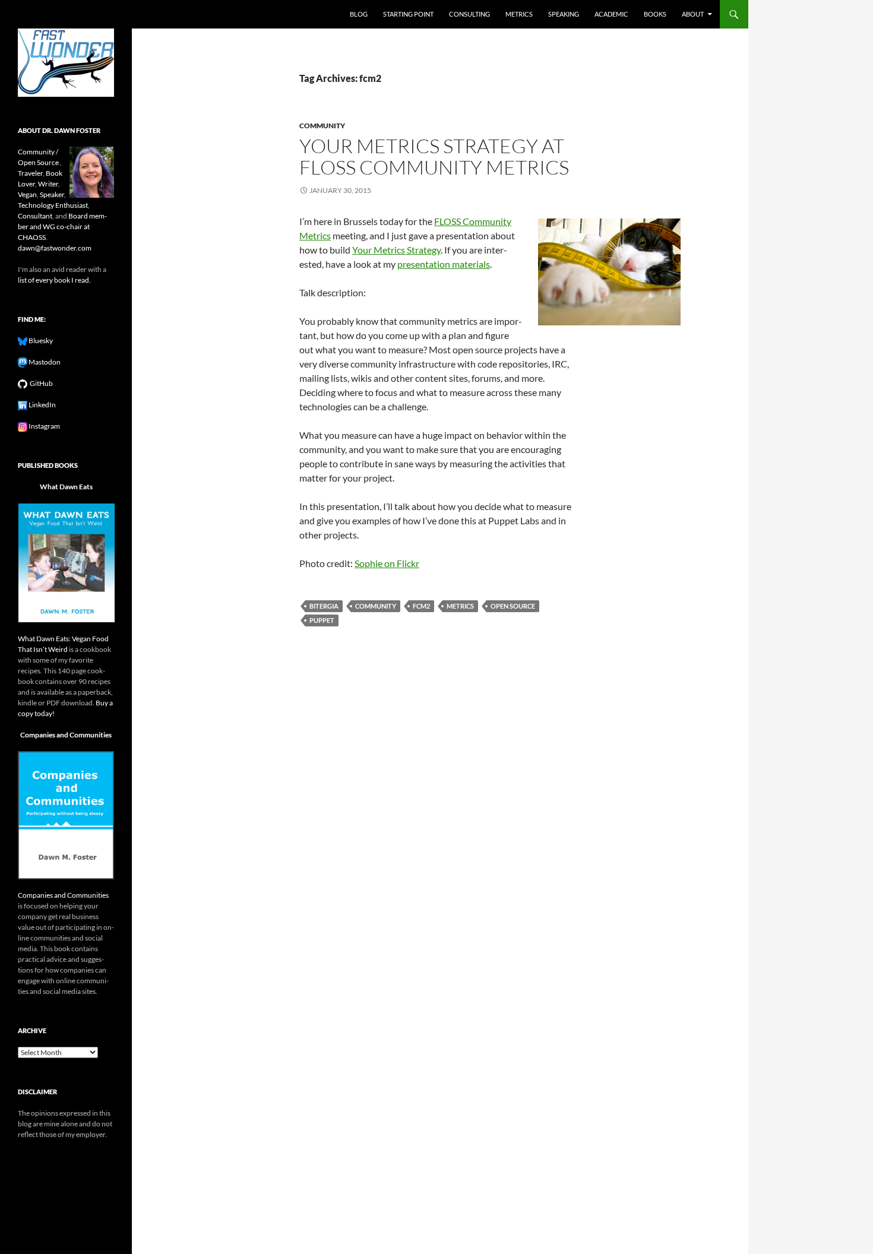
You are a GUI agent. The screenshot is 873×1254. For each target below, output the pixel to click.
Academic (611, 14)
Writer (48, 183)
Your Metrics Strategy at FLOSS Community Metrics (434, 156)
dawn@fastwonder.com (54, 247)
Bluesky (40, 340)
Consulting (469, 14)
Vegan (27, 194)
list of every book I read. (54, 280)
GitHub (40, 383)
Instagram (43, 426)
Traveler (30, 173)
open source (513, 606)
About (693, 14)
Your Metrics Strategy (396, 249)
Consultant (35, 215)
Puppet (321, 620)
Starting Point (408, 14)
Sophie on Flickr (387, 563)
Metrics (519, 14)
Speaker (52, 194)
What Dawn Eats (66, 486)
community (322, 125)
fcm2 (421, 606)
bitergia (324, 606)
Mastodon (44, 361)
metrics (460, 606)
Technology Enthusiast (53, 205)
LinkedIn (41, 404)
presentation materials (443, 264)
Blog (359, 14)
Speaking (563, 14)
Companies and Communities (66, 734)
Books (655, 14)
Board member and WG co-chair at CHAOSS (62, 226)
